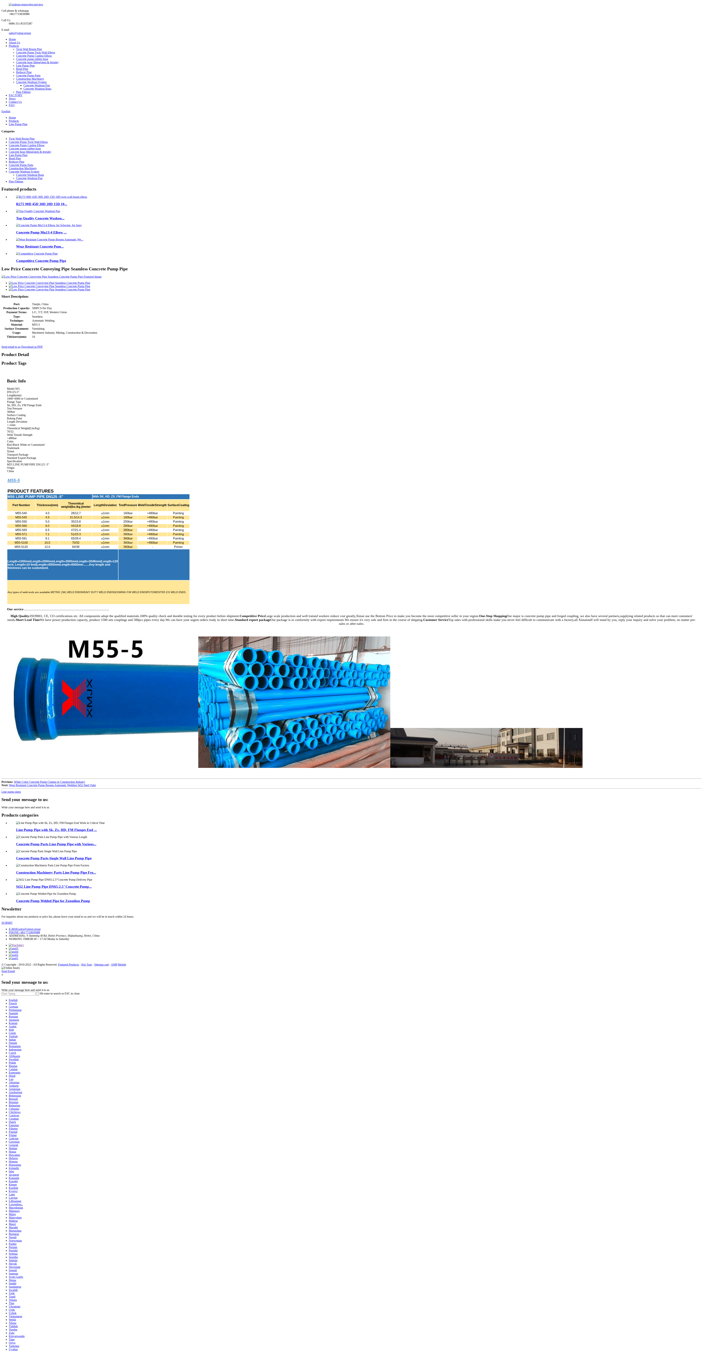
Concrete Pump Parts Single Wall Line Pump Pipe (54, 858)
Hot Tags (86, 964)
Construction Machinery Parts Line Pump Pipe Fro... (56, 872)
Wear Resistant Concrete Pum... (40, 246)
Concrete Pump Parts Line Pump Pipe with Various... (56, 844)
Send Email (8, 971)
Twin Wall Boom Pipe (29, 49)
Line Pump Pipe (25, 65)
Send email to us (11, 346)
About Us (14, 42)
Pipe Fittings (23, 92)
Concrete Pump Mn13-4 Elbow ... (41, 232)
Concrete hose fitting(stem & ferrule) (37, 62)
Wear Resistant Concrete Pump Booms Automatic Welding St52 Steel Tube (52, 785)
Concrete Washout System (31, 82)
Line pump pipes (11, 791)
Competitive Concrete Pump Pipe (41, 261)
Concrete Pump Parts (28, 75)
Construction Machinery (30, 78)
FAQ (12, 105)
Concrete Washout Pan (36, 85)
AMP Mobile (118, 964)
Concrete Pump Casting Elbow (34, 55)
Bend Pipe (22, 68)
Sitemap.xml (101, 964)
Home (12, 39)
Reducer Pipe (24, 72)
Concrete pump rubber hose (32, 59)
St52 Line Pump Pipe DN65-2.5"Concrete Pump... (54, 887)
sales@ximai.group (20, 33)
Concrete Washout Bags (37, 88)
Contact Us (15, 101)
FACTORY (16, 95)
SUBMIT (7, 922)
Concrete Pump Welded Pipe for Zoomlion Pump (53, 901)
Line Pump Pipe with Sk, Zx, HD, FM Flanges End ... (56, 830)
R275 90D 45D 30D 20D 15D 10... (41, 204)
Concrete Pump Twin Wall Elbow (35, 52)
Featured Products (68, 964)
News (12, 98)
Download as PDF (32, 346)
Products (14, 45)
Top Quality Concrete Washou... (40, 218)
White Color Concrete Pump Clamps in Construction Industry (49, 781)
